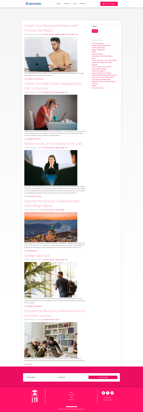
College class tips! (37, 256)
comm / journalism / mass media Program (104, 60)
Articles (57, 34)
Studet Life (39, 306)
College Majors (32, 251)
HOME (94, 52)
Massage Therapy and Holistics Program (104, 81)
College (62, 34)
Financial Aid (39, 79)
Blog (74, 3)
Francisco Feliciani (48, 34)
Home (58, 3)
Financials (68, 34)
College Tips (31, 79)
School (30, 364)
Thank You (95, 84)
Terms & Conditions (97, 88)
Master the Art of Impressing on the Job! (53, 144)
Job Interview (32, 196)
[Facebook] (112, 393)
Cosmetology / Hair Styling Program (102, 56)
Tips (76, 34)
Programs (67, 3)
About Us (82, 3)
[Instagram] (107, 393)
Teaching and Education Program (101, 73)
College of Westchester (98, 49)
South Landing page (98, 43)
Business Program (97, 54)
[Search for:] (104, 26)
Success (38, 139)
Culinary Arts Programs (98, 71)
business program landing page (101, 45)
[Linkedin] (103, 393)
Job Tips (38, 196)
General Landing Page (98, 47)
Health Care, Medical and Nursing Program (104, 75)
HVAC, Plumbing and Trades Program (103, 77)
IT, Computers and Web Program (101, 79)
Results (94, 86)
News (73, 34)
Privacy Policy (108, 397)
